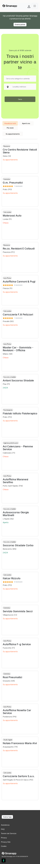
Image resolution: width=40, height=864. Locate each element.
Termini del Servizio (8, 833)
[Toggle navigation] (35, 6)
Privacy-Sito (5, 842)
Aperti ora (26, 123)
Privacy (4, 838)
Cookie (4, 846)
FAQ (2, 829)
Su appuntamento (13, 134)
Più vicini (10, 128)
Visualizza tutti (10, 123)
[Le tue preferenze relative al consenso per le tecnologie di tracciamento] (4, 860)
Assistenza (5, 825)
